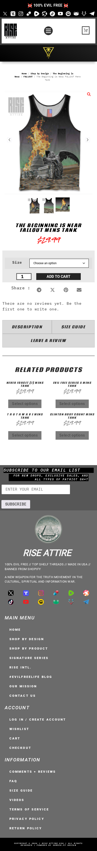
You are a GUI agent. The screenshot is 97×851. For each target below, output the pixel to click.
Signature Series (28, 658)
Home (24, 73)
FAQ (13, 781)
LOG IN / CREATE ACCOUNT (37, 719)
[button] (48, 30)
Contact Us (22, 695)
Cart (14, 738)
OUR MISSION (23, 686)
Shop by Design (40, 73)
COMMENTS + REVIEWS (32, 771)
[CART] (86, 30)
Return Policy (25, 828)
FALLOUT (28, 76)
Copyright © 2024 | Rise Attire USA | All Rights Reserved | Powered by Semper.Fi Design (48, 844)
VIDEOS (16, 800)
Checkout (20, 748)
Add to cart (58, 276)
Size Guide (21, 790)
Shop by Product (28, 648)
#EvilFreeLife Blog (30, 677)
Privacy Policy (26, 819)
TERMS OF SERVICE (29, 809)
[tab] (27, 327)
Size (17, 262)
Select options (25, 403)
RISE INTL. (20, 667)
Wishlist (19, 729)
